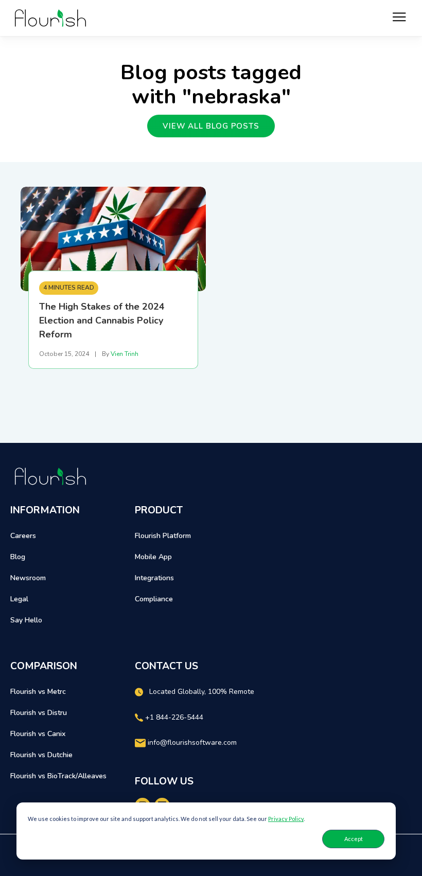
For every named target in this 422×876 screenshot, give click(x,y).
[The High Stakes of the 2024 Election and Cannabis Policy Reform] (113, 239)
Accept (353, 838)
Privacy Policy (286, 818)
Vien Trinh (124, 354)
